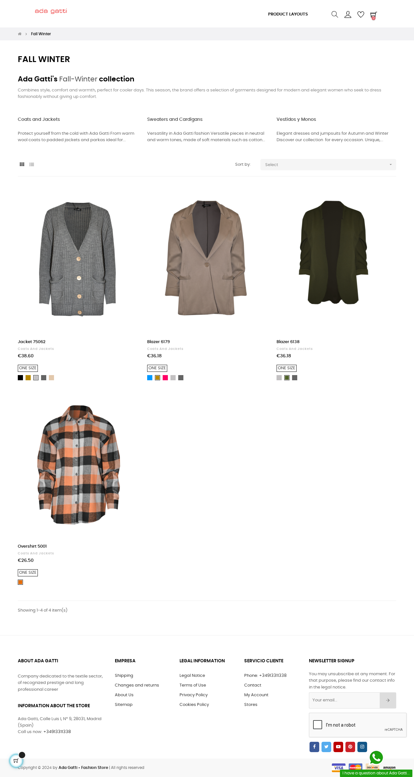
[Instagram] (362, 747)
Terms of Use (193, 685)
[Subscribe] (388, 700)
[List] (31, 165)
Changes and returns (137, 685)
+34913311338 (57, 732)
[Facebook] (314, 747)
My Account (256, 695)
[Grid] (22, 165)
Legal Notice (192, 676)
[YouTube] (338, 747)
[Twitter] (326, 747)
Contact (252, 685)
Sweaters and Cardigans (174, 119)
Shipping (124, 676)
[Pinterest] (350, 747)
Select (329, 164)
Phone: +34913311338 (265, 676)
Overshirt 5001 (32, 546)
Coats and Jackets (39, 119)
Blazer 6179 (158, 342)
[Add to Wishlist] (125, 198)
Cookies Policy (194, 705)
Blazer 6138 (288, 342)
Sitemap (124, 705)
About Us (124, 695)
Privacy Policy (194, 695)
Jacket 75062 (32, 342)
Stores (250, 705)
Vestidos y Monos (296, 119)
